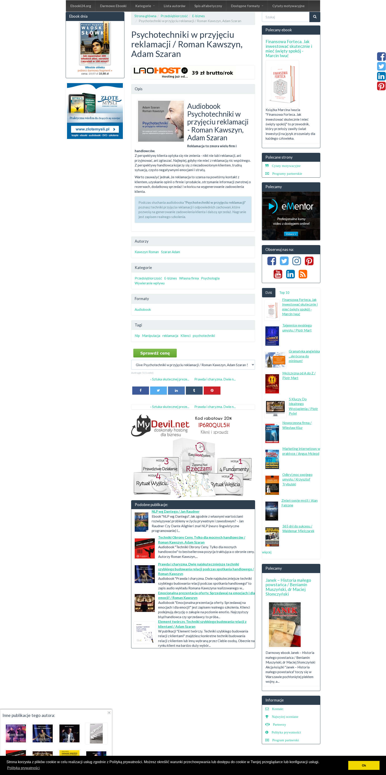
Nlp (137, 336)
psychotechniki (204, 336)
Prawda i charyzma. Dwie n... (215, 379)
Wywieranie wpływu (150, 283)
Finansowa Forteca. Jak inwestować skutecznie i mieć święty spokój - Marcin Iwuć (289, 48)
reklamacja (170, 336)
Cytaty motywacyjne (288, 6)
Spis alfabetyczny (208, 6)
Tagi (138, 325)
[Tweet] (158, 390)
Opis (139, 88)
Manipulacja (151, 336)
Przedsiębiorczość (174, 16)
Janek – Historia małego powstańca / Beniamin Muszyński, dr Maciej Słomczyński (288, 587)
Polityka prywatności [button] (23, 768)
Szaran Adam (170, 252)
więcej (266, 552)
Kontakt (277, 708)
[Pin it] (212, 390)
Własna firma (189, 278)
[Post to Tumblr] (194, 390)
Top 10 (284, 292)
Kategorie (143, 6)
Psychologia (210, 278)
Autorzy (142, 241)
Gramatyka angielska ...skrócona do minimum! (304, 356)
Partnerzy (279, 724)
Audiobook (143, 309)
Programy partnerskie (287, 173)
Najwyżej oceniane (285, 716)
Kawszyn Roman (147, 252)
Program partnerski (285, 740)
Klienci (185, 336)
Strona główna (145, 16)
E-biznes (198, 16)
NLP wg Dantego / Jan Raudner (175, 511)
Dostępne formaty (245, 6)
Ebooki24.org (80, 6)
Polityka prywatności (286, 732)
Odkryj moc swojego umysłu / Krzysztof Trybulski (297, 479)
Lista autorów (174, 6)
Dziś (268, 292)
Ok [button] (364, 765)
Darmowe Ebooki (113, 6)
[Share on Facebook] (140, 390)
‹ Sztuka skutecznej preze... (169, 379)
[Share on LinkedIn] (176, 390)
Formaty (142, 298)
